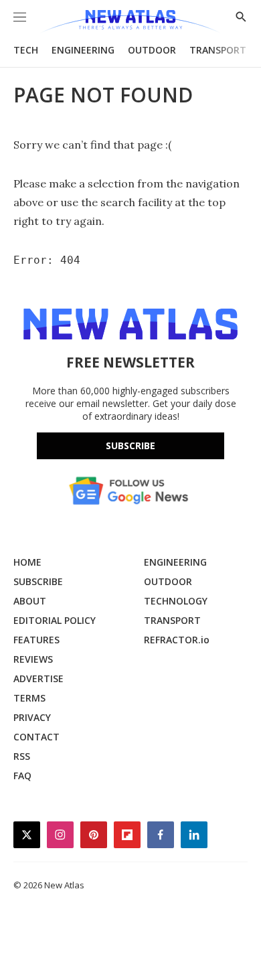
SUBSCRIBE (38, 581)
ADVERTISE (38, 678)
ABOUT (29, 600)
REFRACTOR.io (176, 639)
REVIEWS (33, 659)
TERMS (29, 698)
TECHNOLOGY (175, 600)
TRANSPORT (217, 50)
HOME (27, 562)
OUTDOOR (152, 50)
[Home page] (130, 21)
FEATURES (36, 639)
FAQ (22, 775)
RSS (21, 756)
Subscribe (130, 445)
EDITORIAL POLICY (54, 620)
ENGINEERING (83, 50)
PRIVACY (32, 717)
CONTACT (36, 736)
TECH (25, 50)
